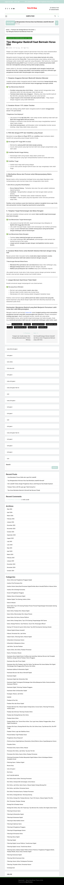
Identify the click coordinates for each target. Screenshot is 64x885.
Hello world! (26, 499)
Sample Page (30, 16)
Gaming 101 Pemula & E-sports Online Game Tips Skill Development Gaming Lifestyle (29, 627)
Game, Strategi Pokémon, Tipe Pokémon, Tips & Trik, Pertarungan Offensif (26, 623)
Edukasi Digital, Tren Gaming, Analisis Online (18, 599)
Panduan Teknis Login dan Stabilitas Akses (18, 731)
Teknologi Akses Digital (13, 837)
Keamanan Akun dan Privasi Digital (16, 661)
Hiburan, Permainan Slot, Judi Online (16, 633)
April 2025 (9, 551)
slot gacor (9, 355)
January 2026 (10, 522)
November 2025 (11, 528)
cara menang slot (17, 324)
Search (8, 464)
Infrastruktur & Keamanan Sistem (15, 640)
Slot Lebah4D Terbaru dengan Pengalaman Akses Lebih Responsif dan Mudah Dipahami (30, 483)
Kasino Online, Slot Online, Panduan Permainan (19, 649)
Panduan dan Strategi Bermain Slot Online (19, 38)
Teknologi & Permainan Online (15, 833)
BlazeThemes (29, 882)
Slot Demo (10, 772)
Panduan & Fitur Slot (12, 700)
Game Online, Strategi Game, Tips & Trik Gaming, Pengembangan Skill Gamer (27, 620)
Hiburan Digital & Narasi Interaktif (16, 630)
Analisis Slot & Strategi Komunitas (16, 589)
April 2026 (9, 512)
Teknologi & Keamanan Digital (15, 817)
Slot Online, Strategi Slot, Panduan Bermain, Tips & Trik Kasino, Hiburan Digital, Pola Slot (30, 798)
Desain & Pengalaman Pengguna (15, 593)
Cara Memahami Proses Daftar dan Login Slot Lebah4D (21, 477)
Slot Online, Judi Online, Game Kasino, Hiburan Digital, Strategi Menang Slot (26, 785)
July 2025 (9, 541)
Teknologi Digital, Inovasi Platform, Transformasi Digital (21, 843)
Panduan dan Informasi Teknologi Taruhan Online (20, 712)
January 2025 (10, 561)
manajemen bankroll (38, 324)
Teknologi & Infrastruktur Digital (15, 814)
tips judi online (32, 327)
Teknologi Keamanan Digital (14, 855)
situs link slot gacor (12, 349)
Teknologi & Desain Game (14, 811)
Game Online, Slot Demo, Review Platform (18, 617)
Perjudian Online (11, 744)
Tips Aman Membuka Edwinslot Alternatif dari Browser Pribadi (23, 490)
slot (8, 394)
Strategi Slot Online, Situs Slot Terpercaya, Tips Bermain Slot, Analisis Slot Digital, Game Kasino (32, 807)
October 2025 (10, 532)
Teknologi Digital (11, 840)
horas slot (28, 312)
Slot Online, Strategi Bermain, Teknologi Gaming (19, 794)
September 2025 (11, 535)
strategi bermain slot (20, 327)
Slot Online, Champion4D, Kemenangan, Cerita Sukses (21, 781)
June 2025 (9, 544)
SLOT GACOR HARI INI (13, 775)
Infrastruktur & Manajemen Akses (16, 643)
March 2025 (10, 554)
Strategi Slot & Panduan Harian (15, 804)
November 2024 (11, 567)
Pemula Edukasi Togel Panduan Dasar (17, 734)
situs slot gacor (11, 381)
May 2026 (9, 509)
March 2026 (10, 515)
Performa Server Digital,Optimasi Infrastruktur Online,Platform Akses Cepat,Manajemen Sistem (31, 741)
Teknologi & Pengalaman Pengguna (16, 827)
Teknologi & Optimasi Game (14, 824)
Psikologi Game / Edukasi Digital (15, 762)
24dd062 (10, 48)
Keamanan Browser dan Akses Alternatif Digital (19, 672)
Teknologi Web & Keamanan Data (15, 858)
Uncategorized (11, 868)
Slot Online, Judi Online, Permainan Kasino (18, 788)
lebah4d (9, 697)
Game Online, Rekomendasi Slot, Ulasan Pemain (19, 614)
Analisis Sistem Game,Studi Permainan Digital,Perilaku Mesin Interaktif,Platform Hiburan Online (32, 586)
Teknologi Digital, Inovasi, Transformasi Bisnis (19, 846)
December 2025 (11, 525)
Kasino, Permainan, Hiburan (14, 653)
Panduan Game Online (12, 718)
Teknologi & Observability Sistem (15, 820)
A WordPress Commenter (14, 499)
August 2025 (10, 538)
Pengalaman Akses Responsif (15, 738)
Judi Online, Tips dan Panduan (15, 646)
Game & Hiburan (11, 602)
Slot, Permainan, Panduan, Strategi (16, 801)
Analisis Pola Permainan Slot (14, 583)
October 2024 (10, 570)
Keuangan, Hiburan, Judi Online (15, 694)
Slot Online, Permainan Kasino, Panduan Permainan (20, 791)
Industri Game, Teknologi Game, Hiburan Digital (19, 636)
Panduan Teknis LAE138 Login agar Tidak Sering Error (39, 1)
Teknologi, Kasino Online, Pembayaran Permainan (20, 861)
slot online (10, 362)
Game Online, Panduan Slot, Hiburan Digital (18, 611)
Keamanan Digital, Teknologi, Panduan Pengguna (19, 687)
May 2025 (9, 548)
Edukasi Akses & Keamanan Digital (16, 596)
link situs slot (10, 368)
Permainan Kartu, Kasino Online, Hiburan (17, 747)
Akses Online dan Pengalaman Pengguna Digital (19, 580)
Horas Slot (27, 324)
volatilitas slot (43, 327)
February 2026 (10, 519)
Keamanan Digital (11, 676)
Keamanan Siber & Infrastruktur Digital (17, 690)
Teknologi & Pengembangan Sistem (16, 830)
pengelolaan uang (51, 324)
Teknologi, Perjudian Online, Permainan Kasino (19, 864)
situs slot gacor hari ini (13, 387)
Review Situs (10, 765)
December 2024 (11, 564)
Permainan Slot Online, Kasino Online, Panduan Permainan (22, 754)
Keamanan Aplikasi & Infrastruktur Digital (17, 669)
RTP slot (9, 327)
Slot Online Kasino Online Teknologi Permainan (19, 778)
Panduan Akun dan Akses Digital (15, 703)
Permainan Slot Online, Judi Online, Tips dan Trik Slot (21, 751)
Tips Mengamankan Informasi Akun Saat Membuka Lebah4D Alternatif (28, 22)
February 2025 (10, 557)
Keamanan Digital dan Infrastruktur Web (17, 679)
